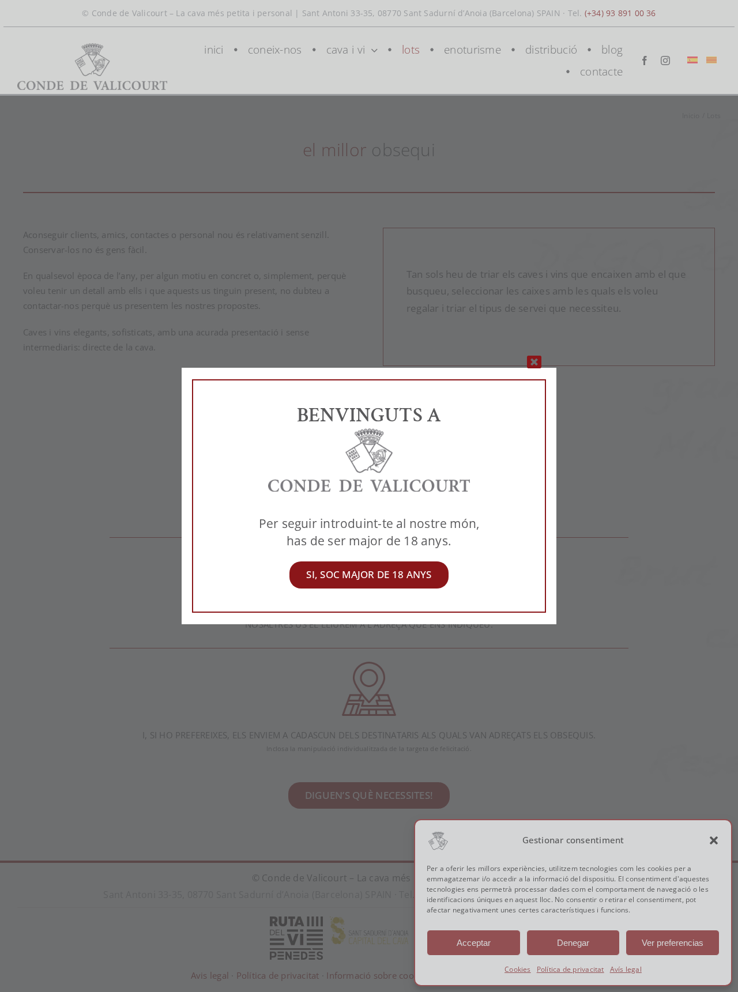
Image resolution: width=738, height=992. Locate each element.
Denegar (573, 943)
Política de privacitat (570, 969)
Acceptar (474, 943)
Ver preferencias (672, 943)
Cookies (517, 969)
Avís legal (626, 969)
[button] (714, 840)
